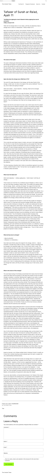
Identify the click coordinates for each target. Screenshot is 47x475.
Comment (6, 427)
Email (5, 447)
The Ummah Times (6, 4)
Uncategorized (15, 403)
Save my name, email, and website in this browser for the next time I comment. (22, 459)
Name (5, 441)
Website (6, 453)
